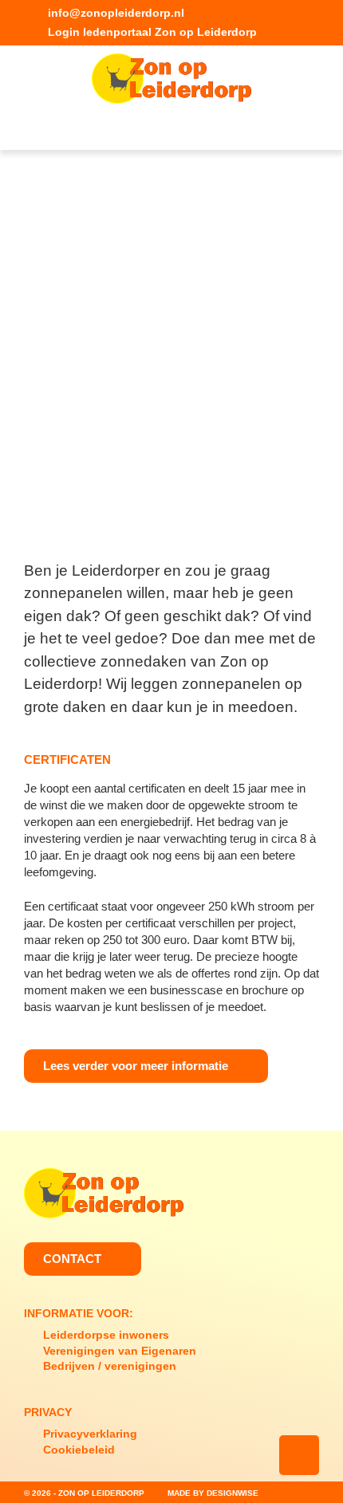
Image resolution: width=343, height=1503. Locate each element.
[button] (172, 131)
